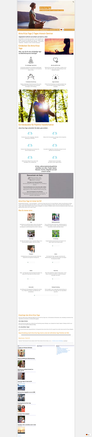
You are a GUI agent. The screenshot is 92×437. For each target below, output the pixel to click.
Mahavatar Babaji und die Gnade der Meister (62, 351)
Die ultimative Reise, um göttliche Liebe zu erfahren (63, 350)
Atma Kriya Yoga (45, 8)
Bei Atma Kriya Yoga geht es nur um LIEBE (26, 392)
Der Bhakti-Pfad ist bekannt (23, 414)
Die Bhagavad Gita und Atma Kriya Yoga (62, 352)
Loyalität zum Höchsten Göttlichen (25, 347)
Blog (58, 29)
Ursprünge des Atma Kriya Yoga (24, 403)
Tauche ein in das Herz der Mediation (61, 349)
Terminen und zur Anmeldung (57, 340)
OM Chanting (52, 29)
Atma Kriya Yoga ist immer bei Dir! (25, 381)
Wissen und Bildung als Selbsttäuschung (26, 358)
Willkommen (36, 29)
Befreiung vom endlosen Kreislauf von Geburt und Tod (25, 370)
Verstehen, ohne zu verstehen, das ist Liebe (27, 424)
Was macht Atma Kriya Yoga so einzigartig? (62, 348)
